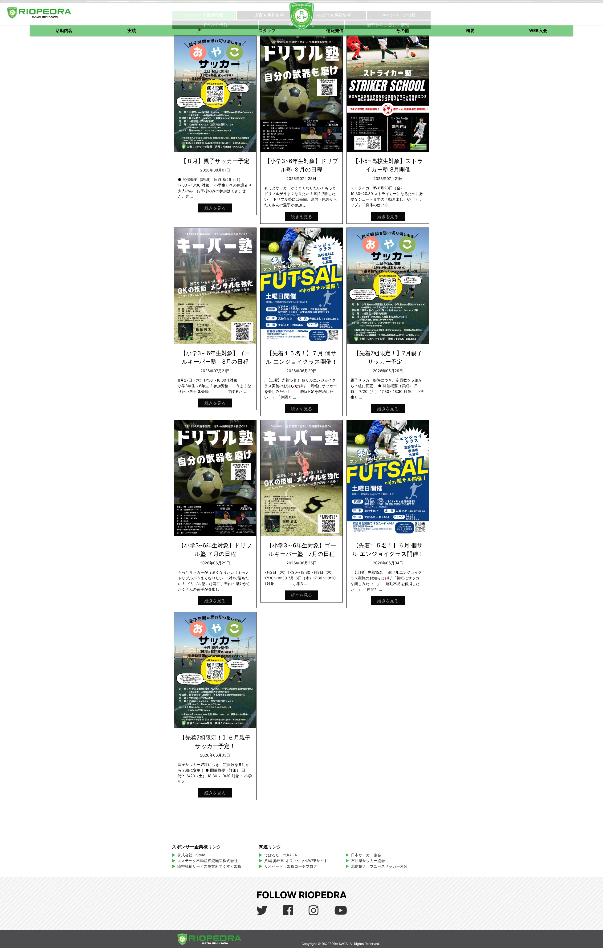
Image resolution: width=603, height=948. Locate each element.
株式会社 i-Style (191, 855)
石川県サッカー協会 (368, 860)
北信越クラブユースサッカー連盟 (379, 866)
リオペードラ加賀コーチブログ (290, 866)
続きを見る (215, 207)
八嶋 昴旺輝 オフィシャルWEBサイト (297, 860)
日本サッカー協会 (366, 855)
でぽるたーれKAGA (280, 855)
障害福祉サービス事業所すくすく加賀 (209, 866)
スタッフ (267, 30)
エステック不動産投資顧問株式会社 (207, 860)
